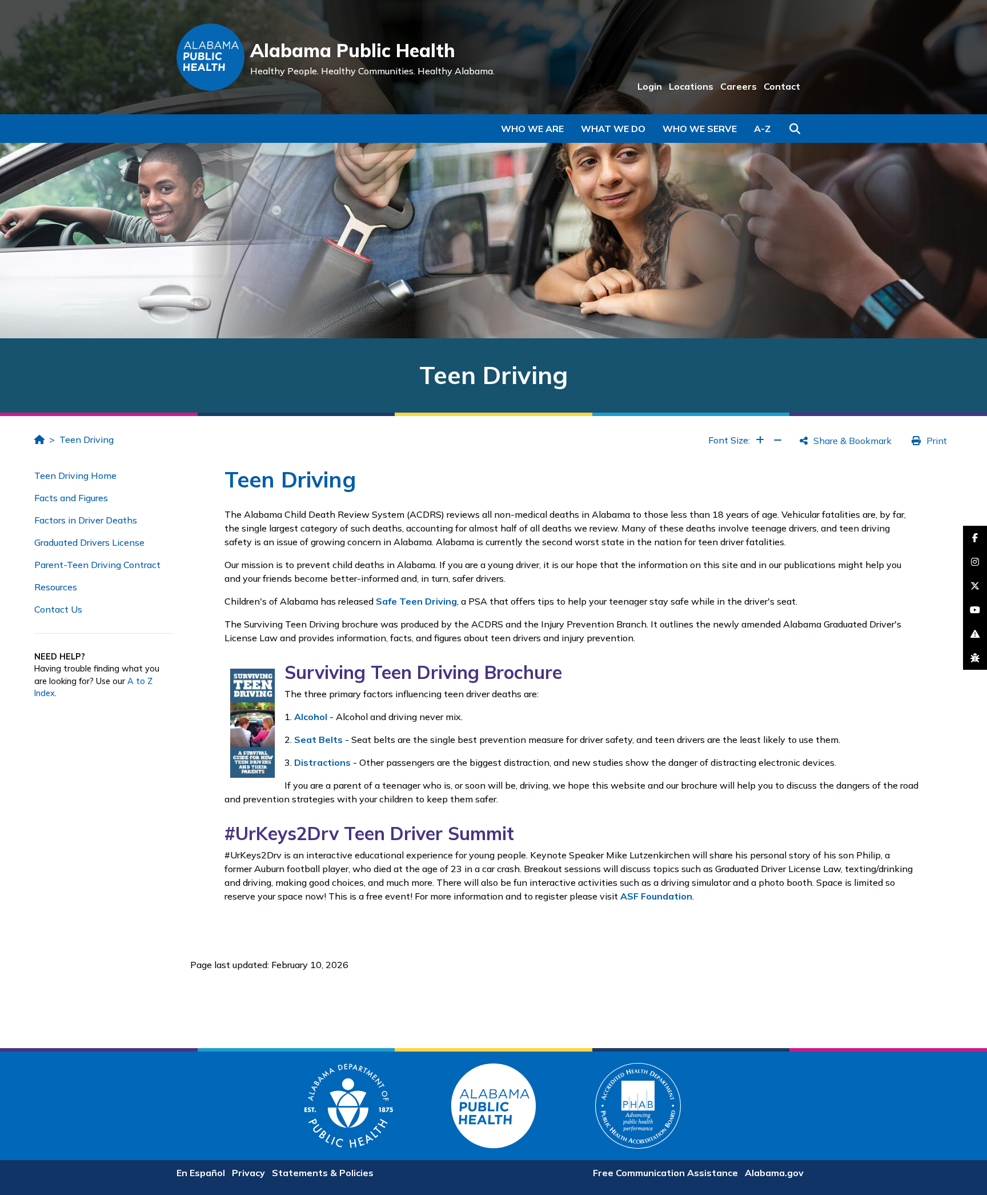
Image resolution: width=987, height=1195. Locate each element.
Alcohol (310, 716)
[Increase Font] (760, 440)
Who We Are (532, 128)
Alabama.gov (774, 1172)
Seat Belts (318, 739)
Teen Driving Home (75, 475)
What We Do (613, 128)
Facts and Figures (71, 497)
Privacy (248, 1172)
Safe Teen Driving (416, 601)
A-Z (762, 128)
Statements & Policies (323, 1172)
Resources (55, 587)
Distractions (322, 762)
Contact (782, 86)
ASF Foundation (656, 896)
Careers (738, 86)
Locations (691, 86)
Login (649, 86)
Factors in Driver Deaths (85, 520)
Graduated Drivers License (89, 542)
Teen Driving (86, 439)
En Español (200, 1172)
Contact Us (58, 609)
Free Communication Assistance (665, 1172)
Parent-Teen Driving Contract (97, 564)
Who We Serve (700, 128)
